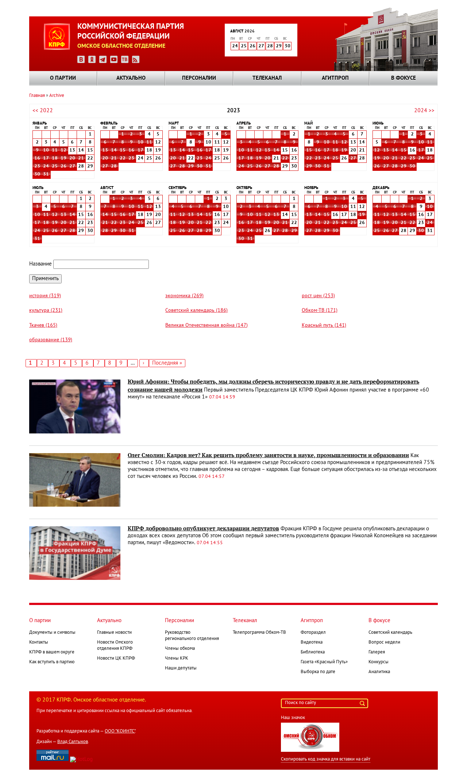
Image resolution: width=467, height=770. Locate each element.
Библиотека (313, 652)
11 (55, 150)
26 (63, 166)
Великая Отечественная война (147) (206, 325)
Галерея (376, 652)
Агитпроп (335, 78)
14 (114, 150)
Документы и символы (52, 632)
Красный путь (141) (324, 325)
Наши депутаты (181, 668)
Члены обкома (180, 649)
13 (105, 150)
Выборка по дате (318, 672)
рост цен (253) (318, 296)
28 (114, 166)
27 (72, 166)
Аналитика (379, 672)
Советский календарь (390, 632)
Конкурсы (378, 662)
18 (55, 158)
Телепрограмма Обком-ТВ (259, 632)
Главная (37, 96)
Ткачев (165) (43, 325)
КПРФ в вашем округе (51, 652)
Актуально (131, 78)
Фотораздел (313, 632)
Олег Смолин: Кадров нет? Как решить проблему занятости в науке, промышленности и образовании (268, 455)
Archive (56, 96)
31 (46, 174)
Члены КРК (176, 658)
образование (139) (50, 340)
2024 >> (424, 110)
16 (37, 158)
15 (123, 150)
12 (63, 150)
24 (46, 166)
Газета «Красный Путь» (324, 662)
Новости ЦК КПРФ (116, 658)
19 (63, 158)
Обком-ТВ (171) (319, 310)
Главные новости (114, 632)
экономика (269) (184, 296)
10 (46, 150)
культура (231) (45, 310)
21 (81, 158)
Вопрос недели (384, 642)
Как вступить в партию (51, 662)
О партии (63, 78)
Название (40, 264)
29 (191, 166)
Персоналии (199, 78)
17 (46, 158)
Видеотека (312, 642)
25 (55, 166)
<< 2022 (42, 110)
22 (123, 158)
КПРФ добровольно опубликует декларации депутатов (203, 528)
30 (37, 174)
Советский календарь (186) (196, 310)
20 (72, 158)
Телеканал (267, 78)
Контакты (38, 642)
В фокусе (403, 78)
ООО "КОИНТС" (120, 731)
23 (37, 166)
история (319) (45, 296)
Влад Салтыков (72, 742)
